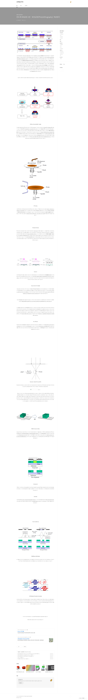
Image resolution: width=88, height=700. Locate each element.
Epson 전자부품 (21, 631)
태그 (21, 5)
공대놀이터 (19, 2)
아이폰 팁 (61, 48)
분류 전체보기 (62, 30)
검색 (68, 2)
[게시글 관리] (21, 646)
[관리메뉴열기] (86, 698)
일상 (60, 39)
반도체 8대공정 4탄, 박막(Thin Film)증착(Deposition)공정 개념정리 (28, 653)
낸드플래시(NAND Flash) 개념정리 (23, 658)
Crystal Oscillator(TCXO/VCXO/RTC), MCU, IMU (26, 632)
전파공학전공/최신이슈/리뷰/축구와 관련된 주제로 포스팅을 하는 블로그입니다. (30, 680)
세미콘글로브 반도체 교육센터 (23, 638)
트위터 (61, 71)
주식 (60, 47)
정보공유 (61, 43)
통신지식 (61, 54)
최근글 (61, 64)
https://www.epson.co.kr (22, 629)
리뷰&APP (61, 32)
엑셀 (60, 58)
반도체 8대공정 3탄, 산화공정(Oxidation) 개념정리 (25, 654)
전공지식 (19, 651)
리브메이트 (61, 34)
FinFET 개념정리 (20, 657)
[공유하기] (20, 646)
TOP (71, 696)
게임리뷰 (61, 36)
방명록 (26, 5)
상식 (60, 45)
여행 (60, 41)
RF (60, 55)
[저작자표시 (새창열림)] (27, 646)
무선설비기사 (62, 52)
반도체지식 (23, 651)
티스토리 (61, 38)
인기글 (64, 64)
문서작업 (61, 57)
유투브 (63, 71)
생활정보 (61, 44)
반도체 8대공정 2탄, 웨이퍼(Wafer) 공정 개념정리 (25, 656)
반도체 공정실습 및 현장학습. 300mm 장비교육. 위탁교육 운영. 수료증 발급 (31, 640)
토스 (60, 35)
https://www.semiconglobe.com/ (23, 637)
